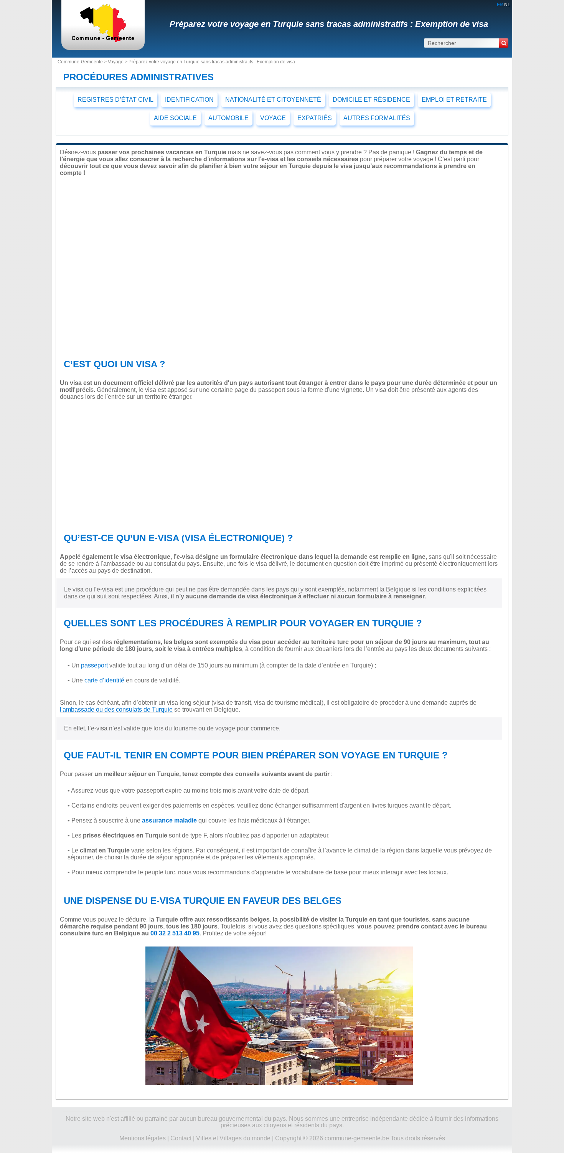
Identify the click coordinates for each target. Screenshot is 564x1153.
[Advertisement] (279, 464)
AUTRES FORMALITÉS (376, 118)
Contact (180, 1138)
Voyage (116, 61)
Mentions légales (142, 1138)
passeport (94, 665)
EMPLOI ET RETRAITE (454, 99)
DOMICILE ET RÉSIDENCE (371, 99)
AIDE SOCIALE (175, 118)
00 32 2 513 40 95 (175, 933)
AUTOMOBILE (228, 118)
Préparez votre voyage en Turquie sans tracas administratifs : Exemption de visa (329, 24)
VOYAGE (273, 118)
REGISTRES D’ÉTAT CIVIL (115, 99)
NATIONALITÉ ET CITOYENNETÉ (273, 99)
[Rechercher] (503, 43)
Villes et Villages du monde (233, 1138)
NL (507, 4)
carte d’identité (104, 680)
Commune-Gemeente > (83, 61)
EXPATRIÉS (314, 118)
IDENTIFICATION (189, 99)
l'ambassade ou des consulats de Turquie (116, 709)
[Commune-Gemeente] (103, 40)
